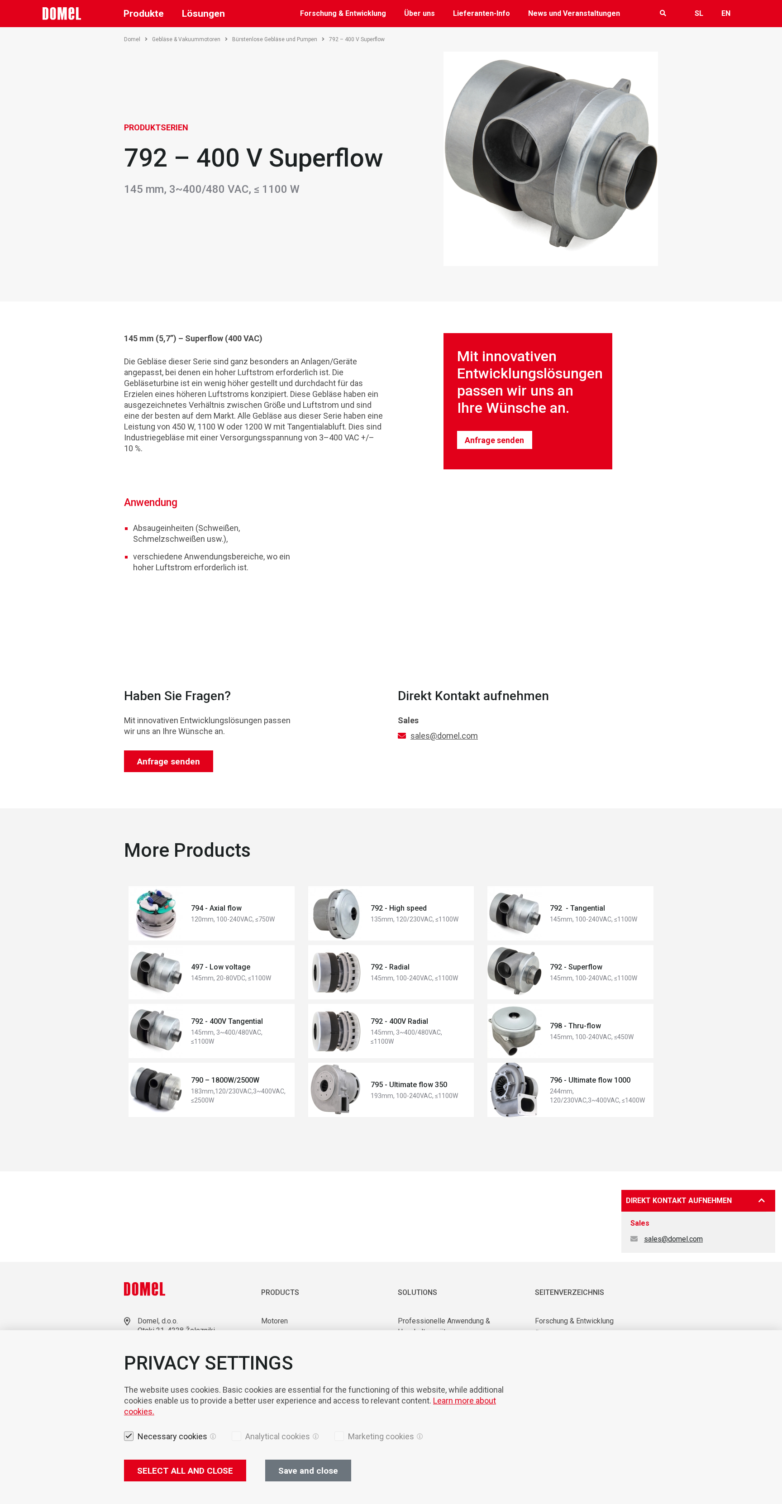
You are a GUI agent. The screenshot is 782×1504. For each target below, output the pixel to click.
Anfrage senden (494, 440)
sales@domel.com (444, 735)
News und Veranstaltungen (574, 13)
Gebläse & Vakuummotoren (186, 39)
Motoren (274, 1321)
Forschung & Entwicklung (343, 13)
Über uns (419, 13)
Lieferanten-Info (481, 13)
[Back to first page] (62, 13)
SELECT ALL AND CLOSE (185, 1471)
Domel (132, 39)
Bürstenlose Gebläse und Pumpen (274, 39)
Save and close (308, 1471)
